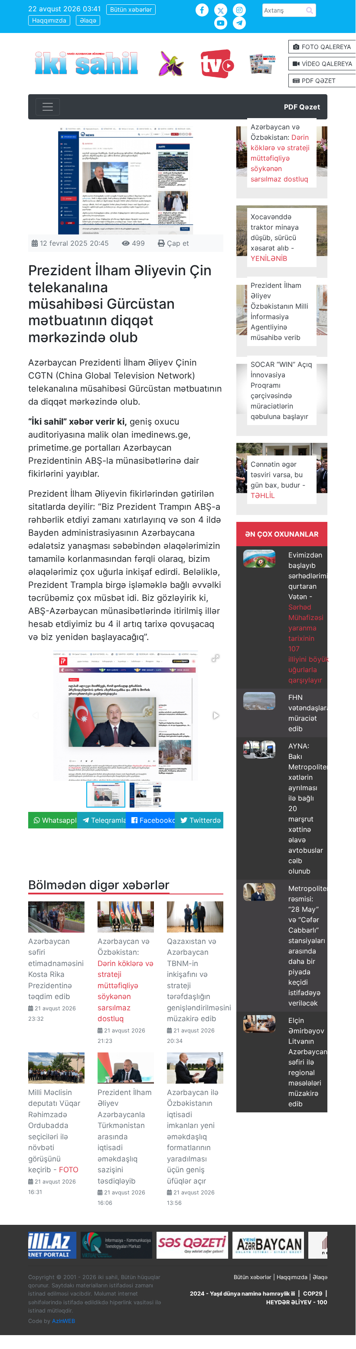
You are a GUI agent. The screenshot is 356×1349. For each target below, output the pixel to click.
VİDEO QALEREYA (326, 63)
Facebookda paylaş (156, 820)
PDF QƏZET (318, 80)
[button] (215, 658)
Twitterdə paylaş (205, 820)
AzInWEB (63, 1321)
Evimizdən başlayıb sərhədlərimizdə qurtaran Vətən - (314, 617)
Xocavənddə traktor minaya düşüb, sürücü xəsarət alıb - (275, 237)
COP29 (312, 1293)
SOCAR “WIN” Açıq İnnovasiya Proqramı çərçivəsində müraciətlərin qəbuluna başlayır (281, 390)
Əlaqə (88, 20)
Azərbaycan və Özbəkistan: (280, 152)
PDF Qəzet (302, 106)
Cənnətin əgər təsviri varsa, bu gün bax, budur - (278, 480)
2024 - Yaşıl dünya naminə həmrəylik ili (242, 1293)
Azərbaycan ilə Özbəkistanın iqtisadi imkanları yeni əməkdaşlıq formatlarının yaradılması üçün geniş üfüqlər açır (193, 1136)
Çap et (177, 243)
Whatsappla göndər (58, 820)
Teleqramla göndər (107, 820)
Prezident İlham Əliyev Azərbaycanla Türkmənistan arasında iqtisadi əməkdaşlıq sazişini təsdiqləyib (125, 1136)
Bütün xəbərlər (131, 9)
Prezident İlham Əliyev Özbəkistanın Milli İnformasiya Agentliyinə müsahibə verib (279, 311)
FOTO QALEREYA (325, 46)
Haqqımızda (49, 20)
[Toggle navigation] (48, 106)
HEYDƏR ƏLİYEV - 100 (296, 1302)
